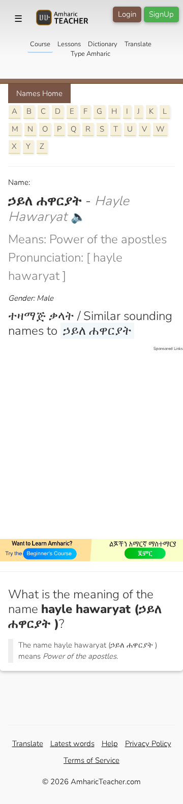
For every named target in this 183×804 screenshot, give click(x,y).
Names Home (39, 93)
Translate (138, 44)
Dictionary (102, 44)
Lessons (69, 44)
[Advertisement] (91, 443)
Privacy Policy (148, 743)
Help (110, 743)
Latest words (72, 743)
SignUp (161, 14)
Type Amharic (90, 53)
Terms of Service (91, 760)
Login (127, 14)
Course (40, 44)
